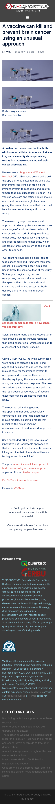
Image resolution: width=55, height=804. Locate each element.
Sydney (29, 798)
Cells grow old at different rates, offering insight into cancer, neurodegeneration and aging (27, 771)
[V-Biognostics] (27, 7)
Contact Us (36, 691)
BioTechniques (31, 472)
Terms (32, 695)
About (21, 695)
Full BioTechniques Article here (20, 480)
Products (12, 695)
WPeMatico (19, 488)
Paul (8, 52)
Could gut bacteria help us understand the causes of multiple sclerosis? (27, 512)
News (41, 52)
